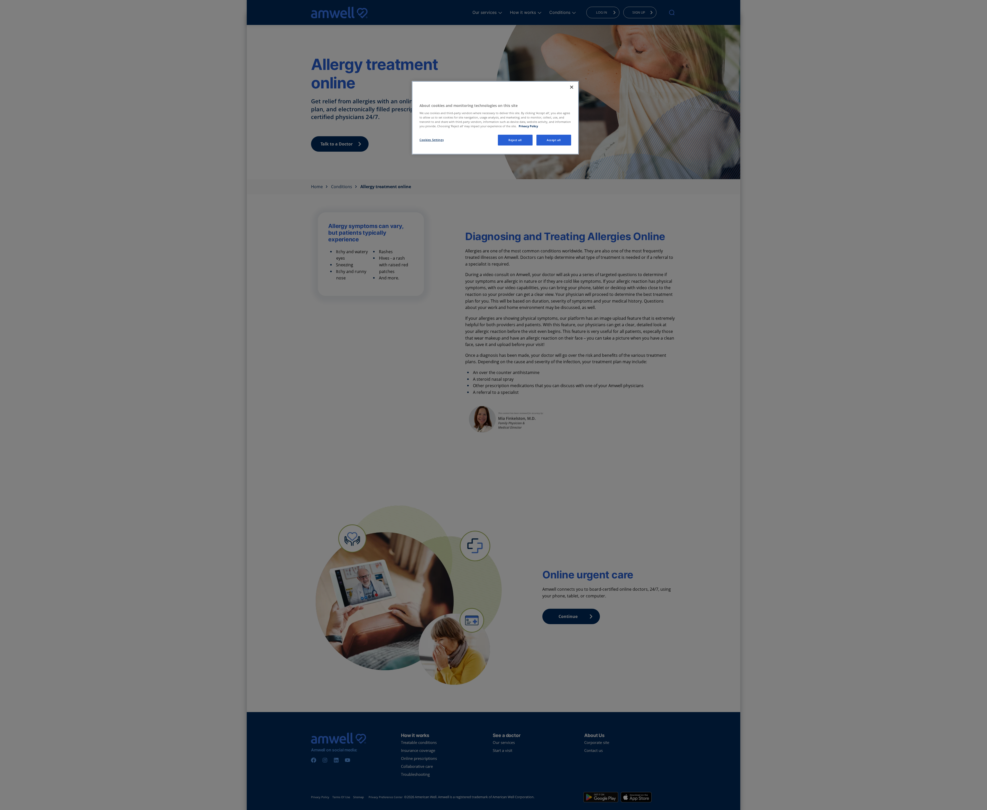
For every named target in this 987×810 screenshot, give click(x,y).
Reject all (515, 140)
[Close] (571, 87)
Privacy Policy (528, 126)
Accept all (554, 140)
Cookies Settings (431, 140)
